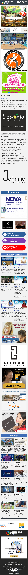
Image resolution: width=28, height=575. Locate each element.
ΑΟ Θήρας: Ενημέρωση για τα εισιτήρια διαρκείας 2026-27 (7, 271)
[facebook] (18, 2)
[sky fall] (18, 30)
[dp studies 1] (7, 526)
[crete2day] (20, 526)
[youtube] (20, 2)
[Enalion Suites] (8, 30)
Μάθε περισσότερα (14, 573)
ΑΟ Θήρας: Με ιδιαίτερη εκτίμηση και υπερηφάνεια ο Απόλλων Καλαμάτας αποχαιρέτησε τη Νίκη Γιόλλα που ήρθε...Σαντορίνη (20, 316)
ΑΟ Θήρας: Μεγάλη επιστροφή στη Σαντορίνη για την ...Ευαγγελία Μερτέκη (20, 271)
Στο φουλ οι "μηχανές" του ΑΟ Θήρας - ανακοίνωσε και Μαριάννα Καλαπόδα (7, 314)
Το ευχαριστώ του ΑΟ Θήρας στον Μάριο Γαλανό (7, 289)
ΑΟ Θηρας (4, 98)
